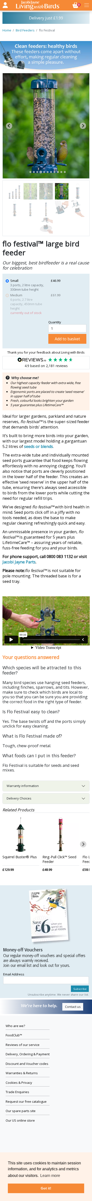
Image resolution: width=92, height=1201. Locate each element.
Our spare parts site (21, 1111)
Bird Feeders (25, 30)
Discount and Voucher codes (27, 1063)
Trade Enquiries (17, 1092)
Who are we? (15, 1026)
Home (6, 30)
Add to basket (67, 339)
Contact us (73, 1006)
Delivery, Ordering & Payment (28, 1054)
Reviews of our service (22, 1045)
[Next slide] (83, 126)
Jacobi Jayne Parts (19, 562)
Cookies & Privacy (19, 1082)
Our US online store (20, 1120)
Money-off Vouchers (22, 950)
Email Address (13, 974)
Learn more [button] (50, 1175)
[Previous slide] (9, 126)
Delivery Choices (19, 798)
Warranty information (23, 786)
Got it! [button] (46, 1188)
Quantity (54, 322)
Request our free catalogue (26, 1101)
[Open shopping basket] (87, 5)
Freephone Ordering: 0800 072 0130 (46, 18)
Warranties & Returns (22, 1073)
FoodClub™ (14, 1035)
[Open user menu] (5, 4)
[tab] (30, 172)
